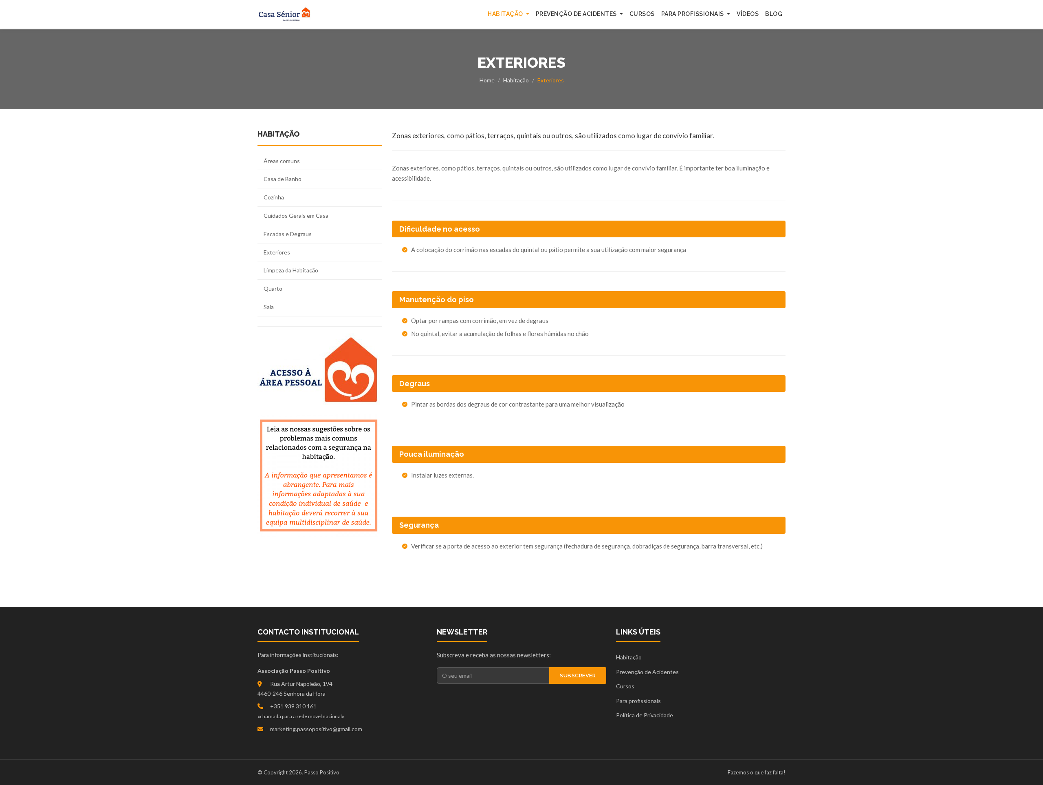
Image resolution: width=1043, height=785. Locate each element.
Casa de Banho (282, 178)
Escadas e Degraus (288, 233)
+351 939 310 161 (293, 706)
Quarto (273, 288)
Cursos (642, 14)
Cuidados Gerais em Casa (296, 215)
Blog (773, 14)
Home (487, 80)
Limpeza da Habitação (291, 270)
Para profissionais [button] (693, 14)
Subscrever (578, 675)
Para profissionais (638, 700)
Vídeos (748, 14)
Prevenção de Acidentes (647, 671)
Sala (269, 306)
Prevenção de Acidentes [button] (577, 14)
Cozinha (274, 197)
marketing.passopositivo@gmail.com (316, 728)
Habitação (516, 80)
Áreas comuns (282, 160)
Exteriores (277, 252)
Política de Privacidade (644, 715)
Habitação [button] (506, 14)
